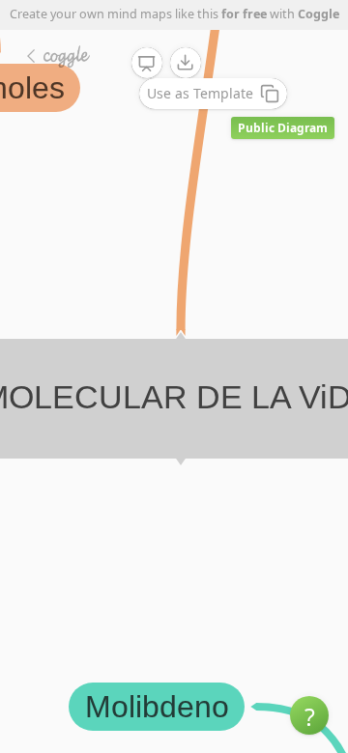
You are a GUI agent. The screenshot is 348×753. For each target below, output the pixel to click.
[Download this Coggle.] (185, 62)
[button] (309, 715)
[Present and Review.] (146, 63)
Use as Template (200, 93)
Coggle (318, 14)
